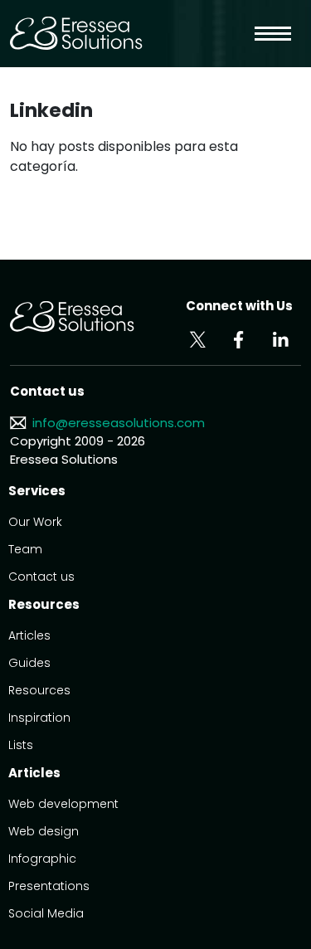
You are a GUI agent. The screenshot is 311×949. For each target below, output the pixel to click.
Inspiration (39, 717)
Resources (39, 690)
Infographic (42, 858)
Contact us (41, 576)
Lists (20, 745)
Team (25, 549)
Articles (29, 635)
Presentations (49, 886)
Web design (43, 831)
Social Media (46, 913)
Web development (63, 804)
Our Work (35, 521)
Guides (29, 663)
